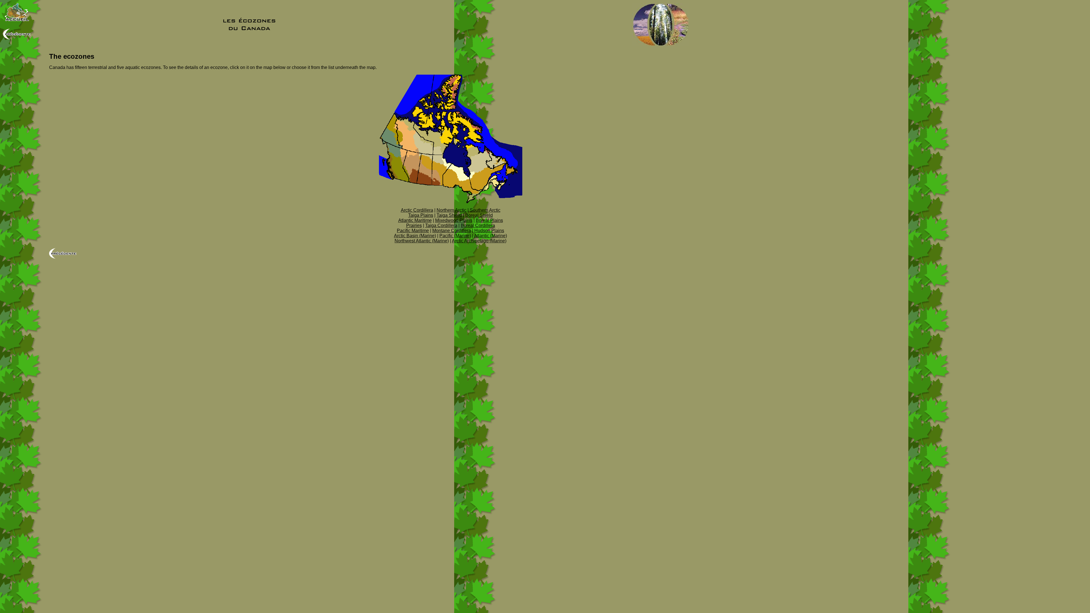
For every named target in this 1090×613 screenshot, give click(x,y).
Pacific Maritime (413, 230)
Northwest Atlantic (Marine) (422, 240)
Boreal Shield (479, 215)
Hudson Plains (489, 230)
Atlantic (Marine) (490, 235)
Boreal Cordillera (478, 225)
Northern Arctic (451, 210)
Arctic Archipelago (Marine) (479, 240)
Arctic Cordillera (417, 210)
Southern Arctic (485, 210)
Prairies (414, 225)
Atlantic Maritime (415, 220)
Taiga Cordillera (441, 225)
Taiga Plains (420, 215)
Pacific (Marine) (455, 235)
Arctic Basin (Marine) (415, 235)
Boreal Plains (489, 220)
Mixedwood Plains (453, 220)
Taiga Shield (449, 215)
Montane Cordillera (451, 230)
